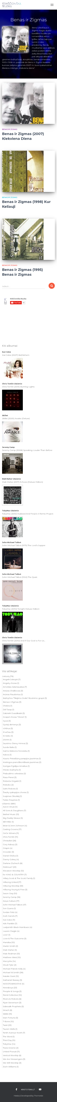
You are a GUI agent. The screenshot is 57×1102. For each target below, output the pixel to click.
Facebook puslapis (16, 1089)
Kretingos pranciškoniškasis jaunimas (20, 762)
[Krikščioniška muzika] (13, 4)
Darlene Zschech (11, 863)
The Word (7, 1036)
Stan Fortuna (9, 1017)
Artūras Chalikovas (11, 690)
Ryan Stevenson (11, 1002)
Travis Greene (9, 1048)
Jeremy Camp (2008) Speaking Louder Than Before (27, 450)
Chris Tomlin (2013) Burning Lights (18, 386)
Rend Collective (10, 995)
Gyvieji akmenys (10, 724)
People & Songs (11, 991)
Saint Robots (9, 788)
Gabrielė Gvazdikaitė (12, 713)
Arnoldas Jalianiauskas (13, 687)
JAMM (6, 739)
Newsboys (8, 987)
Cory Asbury (9, 844)
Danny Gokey (9, 859)
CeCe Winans (9, 833)
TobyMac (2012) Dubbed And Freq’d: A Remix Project (27, 513)
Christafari (7, 840)
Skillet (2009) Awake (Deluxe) (16, 418)
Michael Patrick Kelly (13, 969)
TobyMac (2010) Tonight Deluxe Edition (20, 609)
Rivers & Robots (11, 999)
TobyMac (6, 511)
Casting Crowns (10, 829)
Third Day (7, 1040)
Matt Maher (7, 479)
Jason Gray (8, 893)
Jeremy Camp (8, 447)
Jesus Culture (9, 901)
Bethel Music (9, 814)
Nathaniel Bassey (11, 980)
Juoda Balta (8, 747)
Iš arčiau (7, 732)
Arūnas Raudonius (11, 694)
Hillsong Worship (11, 886)
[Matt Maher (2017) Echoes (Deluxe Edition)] (12, 495)
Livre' (5, 935)
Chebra (6, 705)
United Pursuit (10, 1051)
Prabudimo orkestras (13, 773)
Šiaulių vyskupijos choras (14, 792)
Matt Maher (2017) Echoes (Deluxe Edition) (22, 482)
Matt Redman (9, 953)
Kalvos (6, 754)
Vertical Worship (10, 1055)
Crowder (7, 852)
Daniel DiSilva (9, 855)
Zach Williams (9, 1066)
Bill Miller (7, 822)
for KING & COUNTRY (13, 874)
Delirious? (7, 867)
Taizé (5, 1025)
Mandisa (7, 942)
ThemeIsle (38, 1096)
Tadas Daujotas (10, 800)
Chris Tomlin (8, 384)
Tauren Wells (9, 1029)
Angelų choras (10, 683)
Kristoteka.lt (28, 1090)
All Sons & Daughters (13, 810)
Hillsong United (10, 882)
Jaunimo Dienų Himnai (14, 743)
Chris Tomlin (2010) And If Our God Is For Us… (23, 640)
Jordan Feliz (8, 912)
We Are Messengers (12, 1059)
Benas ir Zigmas (9, 129)
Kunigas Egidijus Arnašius (15, 766)
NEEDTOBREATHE (12, 984)
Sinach (6, 1010)
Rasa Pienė (8, 777)
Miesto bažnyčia (10, 770)
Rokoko (7, 785)
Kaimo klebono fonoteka (15, 751)
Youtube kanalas (40, 1089)
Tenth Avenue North (12, 1032)
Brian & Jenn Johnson (13, 825)
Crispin (6, 848)
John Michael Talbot (11, 542)
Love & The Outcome (13, 938)
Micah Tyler (8, 965)
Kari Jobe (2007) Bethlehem (15, 355)
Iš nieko (7, 736)
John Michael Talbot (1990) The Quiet (19, 577)
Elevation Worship (11, 870)
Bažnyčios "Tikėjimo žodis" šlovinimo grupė (23, 698)
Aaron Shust (9, 807)
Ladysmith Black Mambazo (16, 927)
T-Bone (6, 1021)
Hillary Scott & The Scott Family (18, 878)
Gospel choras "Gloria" (13, 717)
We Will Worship (11, 1063)
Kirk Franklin (8, 923)
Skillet (5, 415)
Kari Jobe (6, 352)
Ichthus (6, 728)
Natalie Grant (9, 976)
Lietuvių (6, 676)
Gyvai (5, 721)
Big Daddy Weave (11, 818)
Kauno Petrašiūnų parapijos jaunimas (20, 758)
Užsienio (18, 384)
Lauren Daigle (9, 931)
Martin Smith (9, 946)
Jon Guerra (8, 908)
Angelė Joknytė (10, 679)
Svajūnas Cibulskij (11, 796)
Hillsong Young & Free (14, 889)
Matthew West (10, 957)
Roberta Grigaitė (11, 781)
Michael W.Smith (11, 972)
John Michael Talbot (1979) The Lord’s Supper (23, 545)
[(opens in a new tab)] (28, 103)
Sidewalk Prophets (12, 1006)
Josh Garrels (9, 916)
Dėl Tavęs (7, 709)
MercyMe (7, 961)
